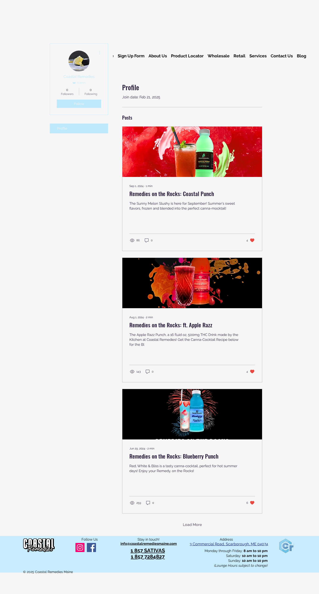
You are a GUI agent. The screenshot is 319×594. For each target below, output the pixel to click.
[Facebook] (91, 547)
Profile (62, 128)
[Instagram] (80, 547)
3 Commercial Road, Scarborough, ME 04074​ (229, 544)
